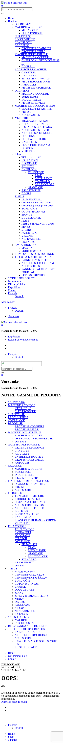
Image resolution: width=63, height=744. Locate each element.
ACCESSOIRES (31, 114)
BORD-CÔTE (29, 208)
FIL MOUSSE (36, 172)
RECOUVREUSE (25, 39)
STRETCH (28, 166)
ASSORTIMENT (31, 190)
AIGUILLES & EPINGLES (37, 133)
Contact (12, 290)
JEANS (26, 220)
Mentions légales (48, 716)
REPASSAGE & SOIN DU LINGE (34, 253)
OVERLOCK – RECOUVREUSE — (35, 438)
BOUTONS (28, 136)
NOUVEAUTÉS (10, 667)
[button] (2, 325)
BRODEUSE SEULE (33, 51)
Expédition (14, 287)
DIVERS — (28, 66)
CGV (29, 719)
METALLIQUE (43, 178)
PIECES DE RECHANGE (36, 87)
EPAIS (38, 175)
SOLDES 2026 (23, 24)
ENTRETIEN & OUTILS (36, 78)
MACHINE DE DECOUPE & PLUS (35, 105)
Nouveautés (14, 281)
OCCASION (22, 90)
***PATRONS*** (32, 199)
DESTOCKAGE (10, 664)
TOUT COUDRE (31, 157)
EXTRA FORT (30, 160)
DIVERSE (20, 441)
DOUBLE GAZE (31, 217)
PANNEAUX (29, 232)
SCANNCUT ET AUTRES (37, 108)
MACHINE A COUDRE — (37, 57)
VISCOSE (27, 235)
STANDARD (42, 181)
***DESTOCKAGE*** (21, 278)
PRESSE (26, 111)
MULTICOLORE (44, 184)
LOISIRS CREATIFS (33, 275)
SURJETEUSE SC (32, 250)
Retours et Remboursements (23, 339)
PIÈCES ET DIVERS (33, 102)
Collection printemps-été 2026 (37, 205)
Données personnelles (13, 719)
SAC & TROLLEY (25, 244)
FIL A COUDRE (24, 154)
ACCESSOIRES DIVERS (36, 130)
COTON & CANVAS (34, 211)
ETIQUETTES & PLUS (35, 123)
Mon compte (8, 302)
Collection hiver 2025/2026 (36, 202)
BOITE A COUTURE (34, 139)
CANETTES (29, 72)
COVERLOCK (23, 42)
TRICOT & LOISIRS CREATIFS (33, 257)
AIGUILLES (29, 75)
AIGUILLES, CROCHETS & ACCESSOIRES (38, 264)
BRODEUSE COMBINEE (36, 48)
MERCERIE (22, 117)
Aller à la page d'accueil (14, 701)
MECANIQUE (30, 30)
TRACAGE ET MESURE (36, 120)
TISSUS (19, 196)
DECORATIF (29, 163)
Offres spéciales (16, 284)
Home (11, 18)
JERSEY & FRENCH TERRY (38, 223)
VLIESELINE (29, 151)
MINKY (26, 226)
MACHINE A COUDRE (28, 27)
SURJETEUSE (23, 36)
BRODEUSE (22, 45)
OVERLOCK (29, 169)
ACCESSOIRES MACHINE (31, 69)
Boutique (13, 21)
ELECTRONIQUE (32, 33)
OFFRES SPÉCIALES (13, 669)
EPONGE (27, 214)
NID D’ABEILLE (31, 238)
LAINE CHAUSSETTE (35, 260)
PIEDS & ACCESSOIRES (36, 81)
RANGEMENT (30, 142)
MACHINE (28, 247)
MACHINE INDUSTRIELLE (31, 54)
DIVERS (26, 193)
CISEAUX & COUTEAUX (37, 126)
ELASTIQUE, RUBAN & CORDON (35, 520)
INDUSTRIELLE (31, 99)
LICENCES (28, 241)
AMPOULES (29, 84)
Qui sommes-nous (17, 655)
